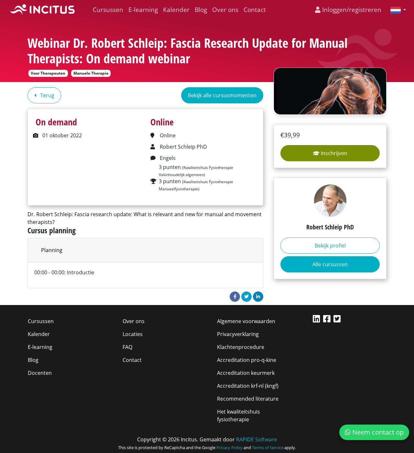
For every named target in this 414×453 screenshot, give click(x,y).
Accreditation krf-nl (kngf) (247, 385)
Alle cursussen (330, 264)
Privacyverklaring (238, 334)
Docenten (40, 372)
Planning (51, 250)
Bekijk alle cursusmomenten (222, 95)
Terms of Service (267, 447)
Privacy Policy (229, 447)
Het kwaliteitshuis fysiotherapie (238, 415)
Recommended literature (247, 398)
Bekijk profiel (330, 245)
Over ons (225, 9)
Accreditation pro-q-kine (246, 359)
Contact (255, 9)
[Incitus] (42, 10)
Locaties (133, 334)
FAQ (127, 347)
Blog (201, 9)
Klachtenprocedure (240, 347)
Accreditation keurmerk (246, 372)
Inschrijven (333, 153)
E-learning (143, 9)
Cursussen (108, 9)
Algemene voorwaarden (246, 321)
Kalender (176, 9)
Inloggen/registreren (351, 9)
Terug (46, 95)
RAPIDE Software (256, 439)
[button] (395, 9)
